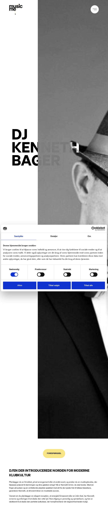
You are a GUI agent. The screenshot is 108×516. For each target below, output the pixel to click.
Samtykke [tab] (18, 236)
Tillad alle (88, 285)
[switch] (41, 274)
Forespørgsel (54, 453)
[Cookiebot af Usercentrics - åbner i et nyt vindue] (93, 229)
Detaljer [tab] (54, 236)
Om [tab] (89, 236)
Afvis (19, 285)
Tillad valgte (54, 285)
